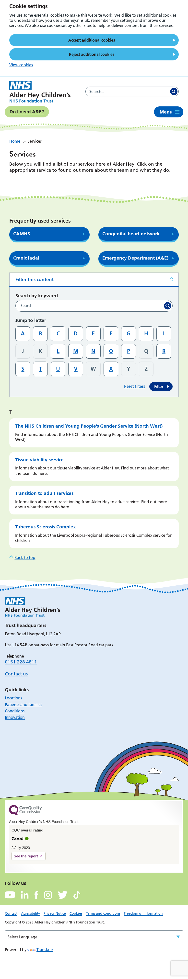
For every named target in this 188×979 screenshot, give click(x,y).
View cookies (21, 64)
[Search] (173, 91)
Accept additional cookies (91, 40)
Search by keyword (36, 295)
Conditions (14, 710)
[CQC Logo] (25, 814)
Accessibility (30, 913)
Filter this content (34, 279)
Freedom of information (143, 913)
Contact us (16, 674)
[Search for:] (127, 91)
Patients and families (23, 704)
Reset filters (134, 386)
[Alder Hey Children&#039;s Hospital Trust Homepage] (39, 91)
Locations (13, 697)
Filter (158, 386)
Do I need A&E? (27, 111)
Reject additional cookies (91, 54)
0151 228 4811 (21, 662)
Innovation (15, 717)
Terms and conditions (103, 913)
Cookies (76, 913)
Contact (11, 913)
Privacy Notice (55, 913)
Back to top (24, 557)
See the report (26, 856)
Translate (44, 949)
